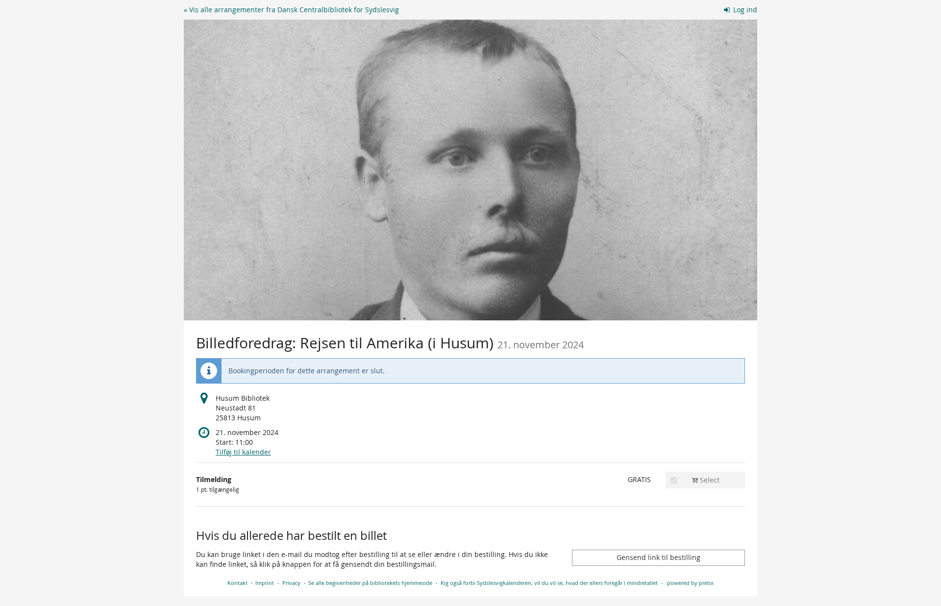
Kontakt (237, 582)
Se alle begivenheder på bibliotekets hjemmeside (370, 582)
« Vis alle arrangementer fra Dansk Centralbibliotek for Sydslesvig (291, 9)
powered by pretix (690, 582)
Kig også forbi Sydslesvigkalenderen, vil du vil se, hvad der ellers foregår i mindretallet (549, 582)
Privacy (291, 582)
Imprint (264, 582)
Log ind (744, 9)
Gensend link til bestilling (658, 557)
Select (708, 480)
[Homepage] (470, 170)
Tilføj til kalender (243, 452)
